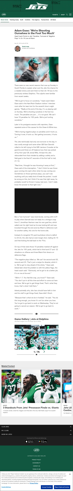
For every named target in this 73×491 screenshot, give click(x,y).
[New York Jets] (36, 450)
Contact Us (36, 466)
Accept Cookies (46, 487)
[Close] (70, 474)
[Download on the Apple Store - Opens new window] (29, 441)
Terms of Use (36, 469)
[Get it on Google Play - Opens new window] (43, 442)
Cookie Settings (6, 487)
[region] (36, 481)
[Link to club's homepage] (4, 13)
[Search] (67, 14)
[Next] (44, 351)
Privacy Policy (36, 459)
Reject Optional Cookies (62, 487)
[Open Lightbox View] (36, 341)
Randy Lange (25, 46)
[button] (36, 200)
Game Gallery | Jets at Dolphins (32, 319)
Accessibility (36, 462)
